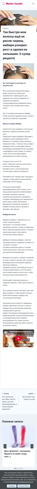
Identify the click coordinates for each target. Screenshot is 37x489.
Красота (5, 28)
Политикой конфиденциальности (21, 482)
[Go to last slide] (5, 446)
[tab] (14, 468)
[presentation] (18, 437)
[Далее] (32, 446)
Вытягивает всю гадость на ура (28, 396)
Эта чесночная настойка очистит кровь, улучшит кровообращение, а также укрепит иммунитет (9, 401)
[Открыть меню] (33, 3)
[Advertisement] (18, 366)
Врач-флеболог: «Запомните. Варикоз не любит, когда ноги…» (17, 454)
